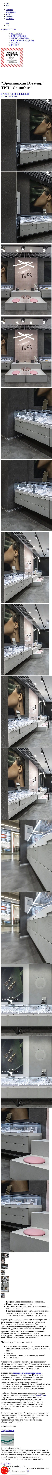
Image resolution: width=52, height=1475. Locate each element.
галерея (9, 16)
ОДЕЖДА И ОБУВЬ (20, 38)
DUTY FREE (16, 34)
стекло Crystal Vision (37, 1395)
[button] (4, 1470)
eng (7, 5)
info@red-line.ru (7, 1431)
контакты (10, 19)
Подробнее (5, 1464)
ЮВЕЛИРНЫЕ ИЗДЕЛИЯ (22, 40)
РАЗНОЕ (15, 45)
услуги (9, 14)
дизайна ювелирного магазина (27, 1373)
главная (9, 10)
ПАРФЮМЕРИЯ (18, 36)
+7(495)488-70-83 (8, 29)
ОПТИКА (15, 43)
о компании (11, 12)
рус (7, 3)
